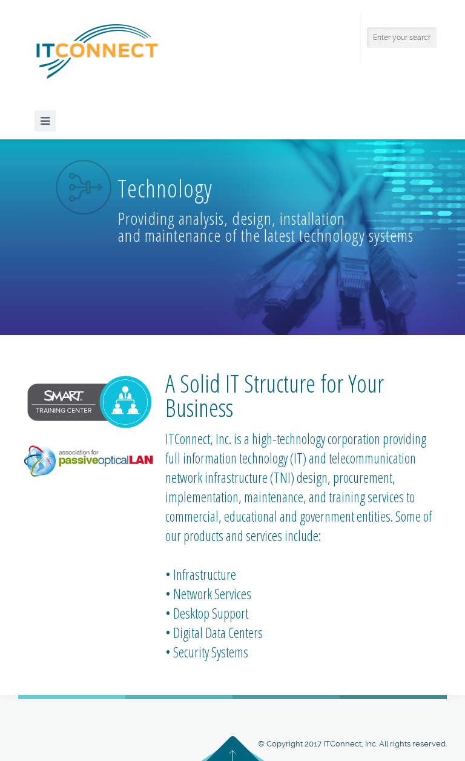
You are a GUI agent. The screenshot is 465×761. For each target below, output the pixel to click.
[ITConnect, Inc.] (97, 51)
